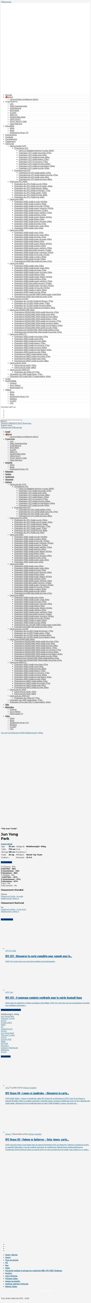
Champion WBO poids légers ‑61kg (29, 275)
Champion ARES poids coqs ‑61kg (28, 339)
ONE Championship (18, 106)
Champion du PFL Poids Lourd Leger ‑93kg (33, 186)
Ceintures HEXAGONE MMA (22, 310)
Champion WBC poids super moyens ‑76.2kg (33, 208)
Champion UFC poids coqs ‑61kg (33, 155)
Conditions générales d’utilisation (16, 1284)
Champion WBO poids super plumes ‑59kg (33, 272)
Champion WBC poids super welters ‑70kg (33, 213)
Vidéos (8, 390)
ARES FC (13, 115)
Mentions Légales (11, 1286)
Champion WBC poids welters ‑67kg (30, 215)
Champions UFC (21, 148)
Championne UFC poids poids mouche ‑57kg (38, 175)
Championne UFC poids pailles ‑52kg (35, 173)
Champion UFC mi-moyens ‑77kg (33, 162)
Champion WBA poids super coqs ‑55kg (31, 235)
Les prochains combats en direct (24, 99)
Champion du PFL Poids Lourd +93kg (30, 184)
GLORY (13, 113)
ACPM (45, 1294)
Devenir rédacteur (11, 1254)
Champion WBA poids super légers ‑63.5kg (33, 244)
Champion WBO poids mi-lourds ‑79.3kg (32, 288)
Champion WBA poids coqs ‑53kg (28, 233)
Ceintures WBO (17, 263)
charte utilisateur (11, 1276)
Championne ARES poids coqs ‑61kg (30, 359)
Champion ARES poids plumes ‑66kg (30, 341)
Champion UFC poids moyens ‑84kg (34, 164)
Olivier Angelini (30, 1088)
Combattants (11, 139)
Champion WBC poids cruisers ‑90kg (30, 204)
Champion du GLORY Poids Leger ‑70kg (32, 303)
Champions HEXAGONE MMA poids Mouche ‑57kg (36, 312)
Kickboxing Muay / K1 (19, 133)
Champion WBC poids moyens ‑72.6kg (31, 210)
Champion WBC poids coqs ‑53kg (28, 228)
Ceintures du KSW (18, 363)
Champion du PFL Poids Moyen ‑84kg (31, 188)
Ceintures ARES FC (18, 334)
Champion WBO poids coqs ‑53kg (29, 266)
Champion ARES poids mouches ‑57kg (31, 337)
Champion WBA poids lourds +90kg (30, 259)
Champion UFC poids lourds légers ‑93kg (37, 166)
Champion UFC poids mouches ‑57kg (35, 153)
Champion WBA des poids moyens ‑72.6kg (32, 250)
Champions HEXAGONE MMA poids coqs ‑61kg (34, 314)
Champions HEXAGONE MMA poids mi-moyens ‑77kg (37, 321)
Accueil (8, 95)
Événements (11, 135)
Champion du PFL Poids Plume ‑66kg (30, 195)
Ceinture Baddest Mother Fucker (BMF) (36, 151)
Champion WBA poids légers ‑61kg (29, 241)
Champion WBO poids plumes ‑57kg (30, 270)
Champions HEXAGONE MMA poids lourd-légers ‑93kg (38, 325)
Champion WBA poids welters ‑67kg (30, 246)
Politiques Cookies (11, 1278)
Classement (10, 141)
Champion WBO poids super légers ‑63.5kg (33, 277)
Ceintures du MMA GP (20, 370)
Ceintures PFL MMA (18, 182)
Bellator (13, 399)
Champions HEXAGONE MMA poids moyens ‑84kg (36, 323)
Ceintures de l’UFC (18, 146)
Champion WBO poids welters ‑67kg (30, 279)
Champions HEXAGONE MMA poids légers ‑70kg (35, 319)
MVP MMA (14, 111)
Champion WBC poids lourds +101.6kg (30, 202)
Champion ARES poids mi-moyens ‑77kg (31, 345)
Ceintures (9, 144)
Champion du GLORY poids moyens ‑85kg (32, 306)
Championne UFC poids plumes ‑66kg (35, 179)
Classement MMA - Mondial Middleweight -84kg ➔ (12, 897)
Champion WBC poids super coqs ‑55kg (31, 226)
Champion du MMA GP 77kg (27, 372)
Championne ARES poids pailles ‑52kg (30, 354)
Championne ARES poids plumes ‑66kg (31, 361)
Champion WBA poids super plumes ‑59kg (33, 239)
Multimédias (10, 381)
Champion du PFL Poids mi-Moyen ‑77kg (32, 190)
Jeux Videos (15, 385)
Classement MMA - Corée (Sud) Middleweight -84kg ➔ (13, 910)
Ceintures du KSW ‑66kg (25, 368)
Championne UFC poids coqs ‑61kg (34, 177)
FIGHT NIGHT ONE (18, 122)
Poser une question (11, 1260)
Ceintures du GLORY (19, 299)
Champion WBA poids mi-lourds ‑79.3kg (31, 255)
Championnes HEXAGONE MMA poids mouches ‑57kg (38, 332)
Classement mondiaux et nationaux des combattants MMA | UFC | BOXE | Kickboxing (33, 1270)
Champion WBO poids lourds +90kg (30, 292)
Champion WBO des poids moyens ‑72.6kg (33, 283)
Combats (9, 137)
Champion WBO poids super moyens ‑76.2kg (34, 286)
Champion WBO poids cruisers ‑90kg (30, 290)
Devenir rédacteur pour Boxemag (16, 423)
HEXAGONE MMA (17, 117)
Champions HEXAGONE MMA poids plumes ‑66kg (36, 317)
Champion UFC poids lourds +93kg (34, 168)
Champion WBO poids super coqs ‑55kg (31, 268)
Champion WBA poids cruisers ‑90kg (30, 257)
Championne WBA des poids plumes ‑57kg (33, 261)
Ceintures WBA (16, 230)
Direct (8, 1134)
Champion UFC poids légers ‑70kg (34, 159)
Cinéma (13, 383)
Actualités (9, 126)
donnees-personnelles (12, 1281)
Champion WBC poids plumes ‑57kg (30, 224)
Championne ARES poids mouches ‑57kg (32, 356)
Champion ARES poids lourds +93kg (30, 352)
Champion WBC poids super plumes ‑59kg (33, 221)
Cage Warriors (16, 124)
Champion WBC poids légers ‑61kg (29, 219)
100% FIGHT (15, 119)
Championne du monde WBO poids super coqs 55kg (37, 294)
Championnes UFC (22, 170)
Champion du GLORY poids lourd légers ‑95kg (34, 308)
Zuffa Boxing (15, 108)
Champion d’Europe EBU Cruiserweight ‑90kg (30, 376)
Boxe (12, 130)
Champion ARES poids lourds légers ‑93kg (32, 350)
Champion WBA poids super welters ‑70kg (33, 248)
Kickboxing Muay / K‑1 (19, 397)
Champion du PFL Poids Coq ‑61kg (29, 197)
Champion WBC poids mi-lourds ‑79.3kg (31, 206)
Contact (8, 1257)
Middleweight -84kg (34, 733)
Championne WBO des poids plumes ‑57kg (33, 297)
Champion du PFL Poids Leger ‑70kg (30, 193)
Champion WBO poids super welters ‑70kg (33, 281)
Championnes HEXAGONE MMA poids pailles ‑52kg (36, 330)
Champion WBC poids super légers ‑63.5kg (33, 217)
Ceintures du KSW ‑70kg (25, 365)
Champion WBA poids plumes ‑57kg (30, 237)
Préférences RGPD (45, 1290)
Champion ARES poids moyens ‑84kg (30, 348)
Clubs (7, 379)
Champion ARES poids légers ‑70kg (29, 343)
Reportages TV (16, 388)
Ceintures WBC (16, 199)
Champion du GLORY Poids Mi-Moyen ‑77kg (33, 301)
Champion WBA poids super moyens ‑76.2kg (33, 252)
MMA (12, 128)
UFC (12, 104)
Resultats (8, 1273)
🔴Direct (9, 97)
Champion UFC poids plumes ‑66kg (34, 157)
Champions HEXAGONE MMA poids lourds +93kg (35, 328)
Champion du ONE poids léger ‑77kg (26, 374)
